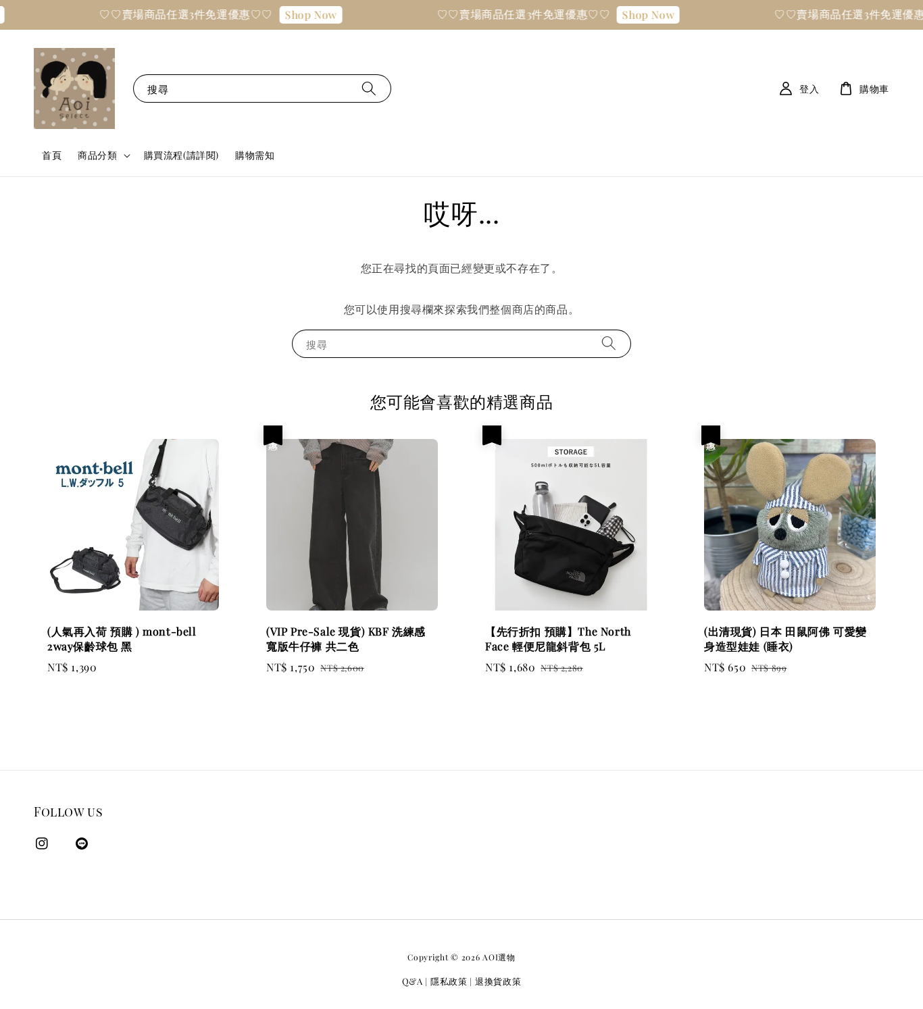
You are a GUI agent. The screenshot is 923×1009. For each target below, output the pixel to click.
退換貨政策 (498, 981)
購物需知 (254, 155)
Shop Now (301, 14)
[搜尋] (369, 88)
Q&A (412, 981)
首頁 (51, 155)
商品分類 (97, 155)
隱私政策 (449, 981)
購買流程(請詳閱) (181, 155)
